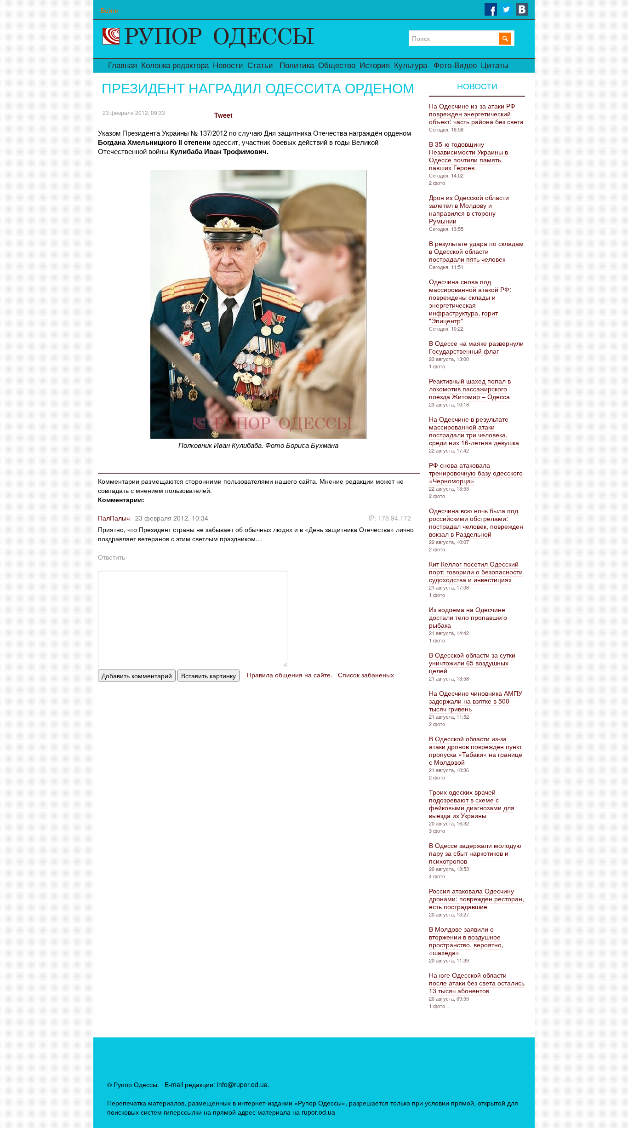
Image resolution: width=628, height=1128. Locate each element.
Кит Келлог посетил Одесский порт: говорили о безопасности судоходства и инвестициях (476, 571)
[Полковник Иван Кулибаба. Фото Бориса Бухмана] (258, 436)
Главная (122, 65)
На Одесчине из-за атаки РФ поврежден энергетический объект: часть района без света (476, 113)
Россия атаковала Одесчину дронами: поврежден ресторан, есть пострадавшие (476, 898)
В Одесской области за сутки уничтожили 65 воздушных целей (472, 662)
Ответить (111, 556)
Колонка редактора (175, 65)
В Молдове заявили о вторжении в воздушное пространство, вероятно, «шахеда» (466, 940)
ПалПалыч (114, 517)
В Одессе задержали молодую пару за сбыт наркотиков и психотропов (475, 853)
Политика (297, 65)
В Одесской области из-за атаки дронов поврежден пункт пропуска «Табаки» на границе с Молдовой (475, 750)
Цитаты (494, 65)
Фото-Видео (455, 65)
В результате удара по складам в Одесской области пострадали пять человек (476, 251)
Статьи (260, 65)
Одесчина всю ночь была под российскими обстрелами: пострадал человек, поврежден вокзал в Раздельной (476, 522)
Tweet (223, 115)
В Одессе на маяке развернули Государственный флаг (476, 346)
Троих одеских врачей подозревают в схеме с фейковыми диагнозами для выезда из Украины (471, 803)
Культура (410, 65)
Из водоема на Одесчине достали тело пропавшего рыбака (468, 617)
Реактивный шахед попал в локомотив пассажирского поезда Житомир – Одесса (470, 388)
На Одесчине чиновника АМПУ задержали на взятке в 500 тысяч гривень (475, 700)
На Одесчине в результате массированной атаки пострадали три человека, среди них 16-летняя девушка (474, 430)
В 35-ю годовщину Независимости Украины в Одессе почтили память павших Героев (468, 155)
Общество (336, 65)
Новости (228, 65)
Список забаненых (366, 674)
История (375, 65)
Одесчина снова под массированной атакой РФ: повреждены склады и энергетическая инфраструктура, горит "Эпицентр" (470, 301)
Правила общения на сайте (289, 674)
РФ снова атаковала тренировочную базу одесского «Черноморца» (476, 472)
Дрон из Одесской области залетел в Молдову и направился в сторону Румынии (469, 209)
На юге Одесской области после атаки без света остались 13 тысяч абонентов (477, 982)
